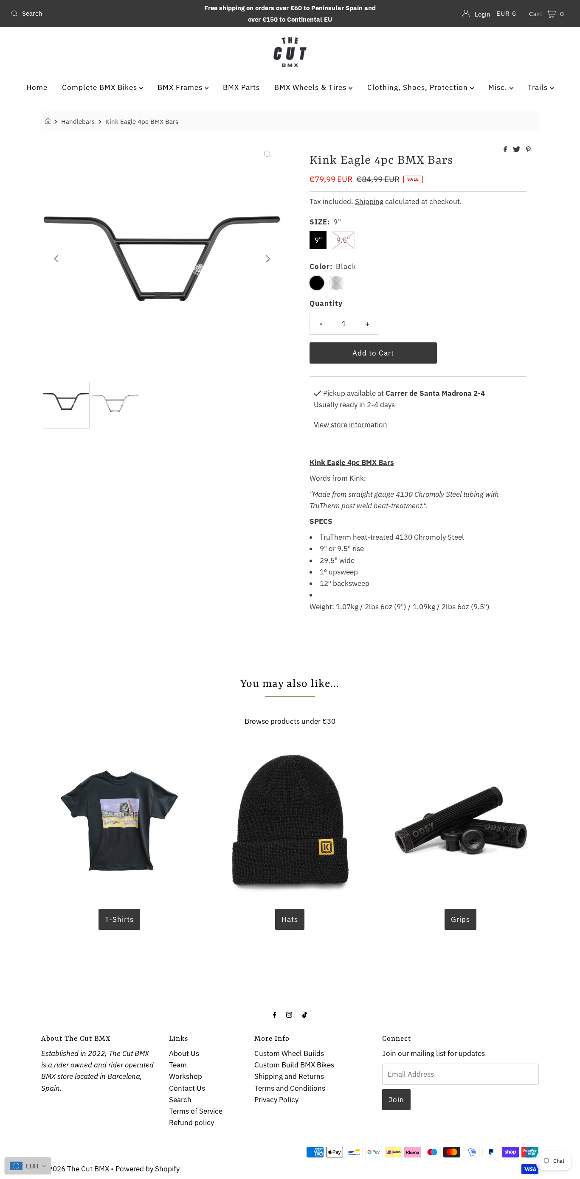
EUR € (506, 13)
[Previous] (56, 258)
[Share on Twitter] (517, 150)
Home (37, 87)
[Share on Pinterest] (528, 150)
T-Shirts (119, 919)
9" (318, 240)
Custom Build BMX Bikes (294, 1065)
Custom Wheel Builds (289, 1053)
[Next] (267, 258)
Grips (460, 919)
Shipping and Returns (289, 1076)
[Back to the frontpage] (49, 121)
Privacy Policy (276, 1099)
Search (180, 1099)
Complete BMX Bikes (100, 87)
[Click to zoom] (267, 153)
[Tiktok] (304, 1014)
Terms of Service (195, 1111)
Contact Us (187, 1088)
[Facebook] (274, 1014)
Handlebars (78, 121)
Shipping (369, 201)
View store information (350, 424)
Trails (539, 87)
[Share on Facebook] (506, 150)
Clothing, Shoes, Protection (418, 87)
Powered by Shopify (147, 1168)
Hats (290, 919)
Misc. (499, 87)
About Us (184, 1053)
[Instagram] (289, 1014)
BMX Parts (241, 87)
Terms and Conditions (289, 1088)
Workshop (185, 1076)
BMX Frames (181, 87)
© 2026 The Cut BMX (75, 1168)
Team (178, 1065)
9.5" (343, 240)
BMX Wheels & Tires (311, 87)
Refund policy (191, 1122)
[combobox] (99, 13)
